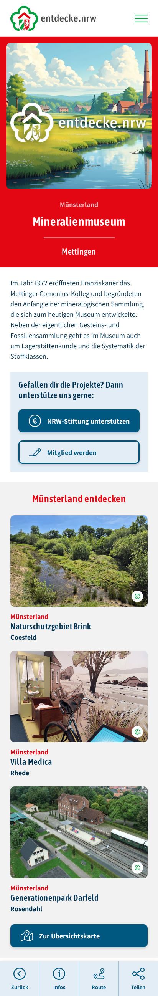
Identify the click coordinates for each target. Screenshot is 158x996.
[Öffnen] (141, 18)
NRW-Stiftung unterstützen (88, 420)
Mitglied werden (71, 452)
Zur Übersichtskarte (69, 935)
